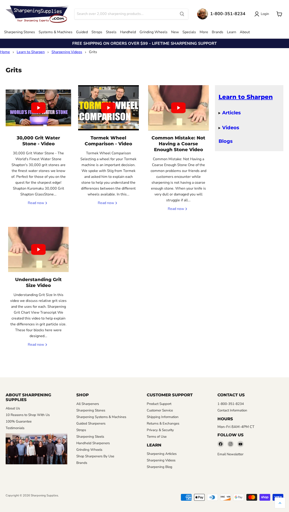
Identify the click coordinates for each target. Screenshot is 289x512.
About (245, 32)
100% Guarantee (19, 421)
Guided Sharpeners (90, 423)
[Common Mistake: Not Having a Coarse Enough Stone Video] (178, 107)
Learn (231, 32)
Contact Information (232, 410)
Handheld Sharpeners (93, 443)
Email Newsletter (230, 454)
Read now (36, 202)
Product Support (159, 404)
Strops (96, 32)
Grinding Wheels (154, 32)
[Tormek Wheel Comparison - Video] (108, 107)
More (204, 32)
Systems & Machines (55, 32)
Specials (189, 32)
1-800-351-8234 (230, 404)
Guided (82, 32)
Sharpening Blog (159, 467)
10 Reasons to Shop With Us (28, 415)
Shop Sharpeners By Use (95, 456)
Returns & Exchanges (163, 423)
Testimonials (15, 428)
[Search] (182, 14)
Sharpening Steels (90, 436)
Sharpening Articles (162, 453)
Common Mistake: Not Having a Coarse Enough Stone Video (178, 143)
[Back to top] (280, 503)
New (175, 32)
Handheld (128, 32)
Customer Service (160, 410)
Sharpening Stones (19, 32)
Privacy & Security (160, 430)
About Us (13, 408)
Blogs (226, 141)
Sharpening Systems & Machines (101, 417)
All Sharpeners (87, 404)
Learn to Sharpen (31, 51)
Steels (111, 32)
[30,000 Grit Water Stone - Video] (38, 107)
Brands (217, 32)
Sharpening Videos (66, 51)
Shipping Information (163, 417)
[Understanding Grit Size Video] (38, 249)
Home (5, 51)
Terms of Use (157, 436)
